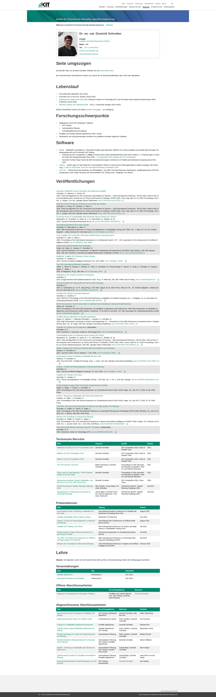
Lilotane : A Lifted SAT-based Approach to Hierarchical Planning (80, 367)
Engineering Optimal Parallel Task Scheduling (73, 246)
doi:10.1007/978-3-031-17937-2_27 (124, 324)
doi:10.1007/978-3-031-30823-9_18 (125, 345)
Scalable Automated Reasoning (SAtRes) (94, 41)
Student (143, 609)
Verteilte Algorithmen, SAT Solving (106, 629)
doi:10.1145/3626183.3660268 (68, 313)
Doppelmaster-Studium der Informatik (73, 99)
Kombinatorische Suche (107, 619)
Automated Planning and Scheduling (70, 578)
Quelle (124, 444)
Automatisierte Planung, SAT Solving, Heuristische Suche (107, 650)
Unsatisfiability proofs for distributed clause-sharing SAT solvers (80, 335)
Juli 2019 (150, 486)
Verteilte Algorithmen (106, 625)
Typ (92, 571)
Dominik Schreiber (141, 594)
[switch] (177, 3)
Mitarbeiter (146, 7)
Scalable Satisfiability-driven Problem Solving (73, 517)
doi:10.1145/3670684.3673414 (90, 300)
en (172, 3)
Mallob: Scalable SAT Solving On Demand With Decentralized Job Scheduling (85, 348)
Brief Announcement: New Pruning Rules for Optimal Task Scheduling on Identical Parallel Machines (94, 304)
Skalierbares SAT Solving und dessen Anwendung (75, 275)
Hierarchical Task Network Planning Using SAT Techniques (78, 427)
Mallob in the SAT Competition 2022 (70, 453)
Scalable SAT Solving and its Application (71, 327)
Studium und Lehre (135, 7)
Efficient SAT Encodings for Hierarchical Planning (75, 417)
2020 (149, 480)
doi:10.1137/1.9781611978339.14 (132, 253)
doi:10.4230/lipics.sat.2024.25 (87, 290)
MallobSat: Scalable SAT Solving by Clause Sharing (76, 256)
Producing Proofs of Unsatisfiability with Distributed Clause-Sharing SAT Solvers (86, 217)
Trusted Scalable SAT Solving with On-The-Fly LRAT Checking (80, 283)
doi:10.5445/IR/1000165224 (112, 332)
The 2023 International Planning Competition (73, 264)
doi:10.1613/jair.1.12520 (113, 371)
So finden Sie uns (156, 7)
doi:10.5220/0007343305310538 (112, 424)
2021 (149, 459)
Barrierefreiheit (149, 3)
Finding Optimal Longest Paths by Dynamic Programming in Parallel (82, 385)
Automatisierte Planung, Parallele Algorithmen (107, 656)
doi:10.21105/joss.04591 (107, 353)
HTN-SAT (62, 170)
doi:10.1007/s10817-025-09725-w (107, 221)
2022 (149, 453)
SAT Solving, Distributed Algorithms (107, 614)
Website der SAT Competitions (124, 157)
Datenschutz (139, 3)
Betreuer (138, 590)
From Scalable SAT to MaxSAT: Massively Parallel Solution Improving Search (85, 235)
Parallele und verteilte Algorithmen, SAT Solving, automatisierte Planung (120, 596)
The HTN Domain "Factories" (68, 465)
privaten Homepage (93, 109)
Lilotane (62, 165)
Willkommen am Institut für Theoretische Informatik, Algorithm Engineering (80, 25)
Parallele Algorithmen (65, 575)
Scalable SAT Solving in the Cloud (69, 375)
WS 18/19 (129, 575)
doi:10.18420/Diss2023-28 (145, 280)
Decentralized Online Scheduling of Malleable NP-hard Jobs (79, 356)
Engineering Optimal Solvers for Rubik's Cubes (74, 619)
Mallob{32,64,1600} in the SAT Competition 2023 (75, 448)
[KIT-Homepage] (44, 5)
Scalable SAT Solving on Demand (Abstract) (73, 293)
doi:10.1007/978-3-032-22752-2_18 (111, 213)
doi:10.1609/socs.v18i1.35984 (81, 242)
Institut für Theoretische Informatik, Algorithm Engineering (85, 19)
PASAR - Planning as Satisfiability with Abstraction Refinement (80, 396)
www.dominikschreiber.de (88, 54)
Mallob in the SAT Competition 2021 (70, 459)
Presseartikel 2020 (105, 157)
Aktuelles (102, 7)
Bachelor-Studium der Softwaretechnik (73, 105)
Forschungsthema (117, 590)
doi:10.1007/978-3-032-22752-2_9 (111, 200)
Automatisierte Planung (107, 634)
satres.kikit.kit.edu (106, 71)
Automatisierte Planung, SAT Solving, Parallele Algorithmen (107, 642)
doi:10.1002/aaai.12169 (93, 271)
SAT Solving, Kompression (103, 662)
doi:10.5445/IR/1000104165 (102, 432)
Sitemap (157, 3)
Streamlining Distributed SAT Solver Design (73, 225)
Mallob (61, 150)
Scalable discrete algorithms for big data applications (76, 317)
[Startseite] (177, 7)
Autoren (98, 444)
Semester (129, 571)
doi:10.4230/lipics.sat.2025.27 (104, 232)
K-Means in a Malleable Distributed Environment (75, 625)
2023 (149, 448)
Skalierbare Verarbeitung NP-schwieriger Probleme (76, 594)
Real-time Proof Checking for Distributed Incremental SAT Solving (81, 204)
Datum (150, 444)
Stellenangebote (169, 7)
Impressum (130, 3)
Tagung (101, 507)
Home (123, 3)
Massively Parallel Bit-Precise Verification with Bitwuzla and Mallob (81, 191)
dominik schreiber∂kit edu (88, 51)
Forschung (110, 7)
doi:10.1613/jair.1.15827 (114, 261)
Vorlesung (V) (96, 575)
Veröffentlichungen (121, 7)
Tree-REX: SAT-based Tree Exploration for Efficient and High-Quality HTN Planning (88, 406)
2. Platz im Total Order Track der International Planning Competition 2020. (91, 167)
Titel (59, 444)
